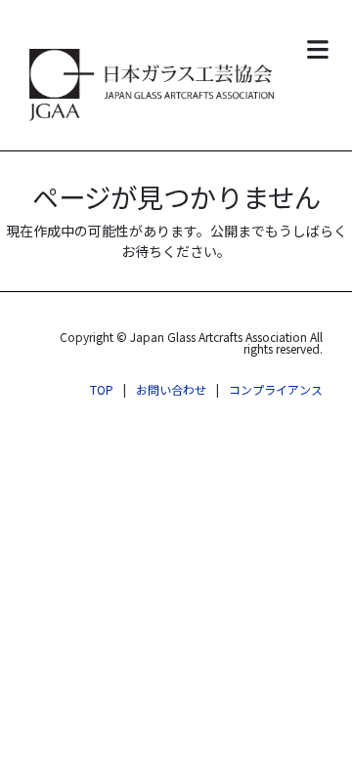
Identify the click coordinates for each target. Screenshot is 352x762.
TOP (101, 389)
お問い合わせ (171, 389)
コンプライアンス (276, 389)
